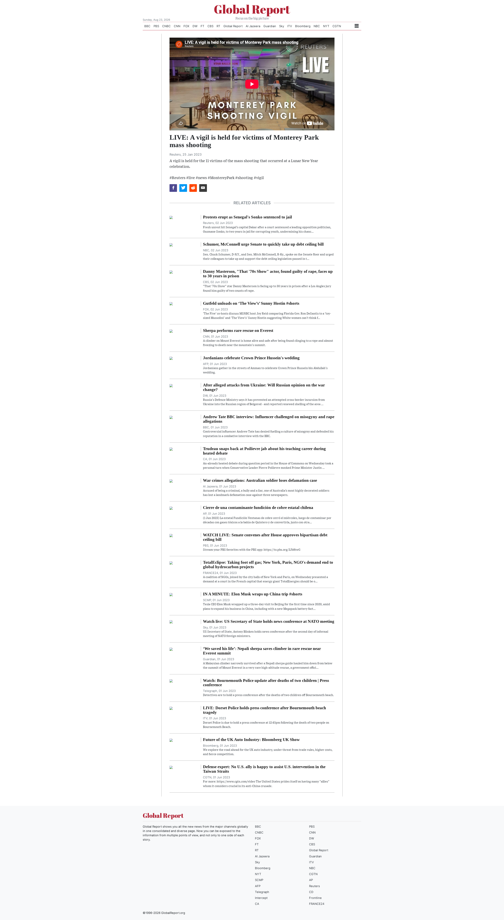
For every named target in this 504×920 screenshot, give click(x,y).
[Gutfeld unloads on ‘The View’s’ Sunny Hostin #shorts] (171, 303)
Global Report (252, 9)
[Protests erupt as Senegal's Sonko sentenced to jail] (171, 217)
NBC (317, 26)
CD (311, 892)
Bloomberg (302, 26)
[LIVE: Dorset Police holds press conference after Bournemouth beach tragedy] (171, 708)
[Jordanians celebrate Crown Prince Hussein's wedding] (171, 358)
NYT (326, 26)
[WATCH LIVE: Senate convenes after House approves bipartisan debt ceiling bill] (171, 535)
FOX (186, 26)
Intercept (261, 898)
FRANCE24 (316, 904)
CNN (177, 26)
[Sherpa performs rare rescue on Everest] (171, 331)
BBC (147, 26)
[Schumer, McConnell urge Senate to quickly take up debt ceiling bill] (171, 244)
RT (218, 26)
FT (202, 26)
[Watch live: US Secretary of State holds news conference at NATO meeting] (171, 622)
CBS (210, 26)
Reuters (314, 886)
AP (311, 880)
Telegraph (262, 892)
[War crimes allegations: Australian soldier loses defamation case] (171, 481)
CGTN (337, 26)
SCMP (259, 880)
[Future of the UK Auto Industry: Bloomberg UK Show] (171, 740)
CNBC (166, 26)
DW (195, 26)
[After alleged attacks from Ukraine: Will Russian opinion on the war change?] (171, 385)
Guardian (269, 26)
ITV (289, 26)
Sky (281, 26)
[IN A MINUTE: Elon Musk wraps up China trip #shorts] (171, 594)
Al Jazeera (253, 26)
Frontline (315, 898)
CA (257, 904)
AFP (257, 886)
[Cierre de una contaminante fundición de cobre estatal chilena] (171, 508)
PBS (156, 26)
